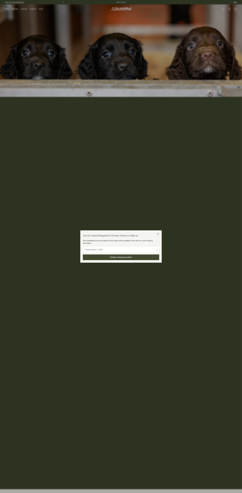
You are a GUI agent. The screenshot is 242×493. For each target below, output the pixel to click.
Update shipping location (121, 257)
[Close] (158, 234)
